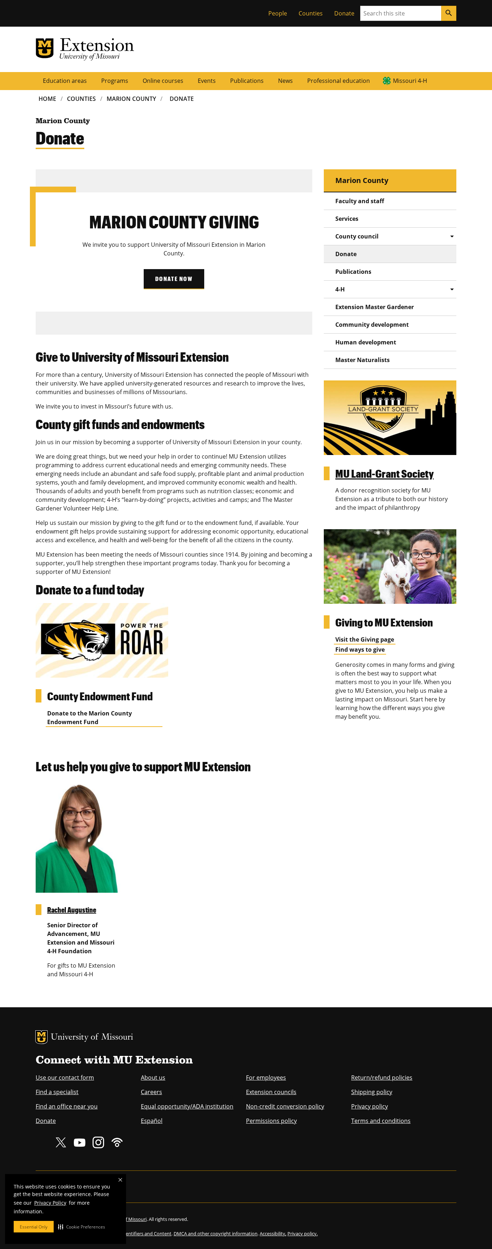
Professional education (338, 81)
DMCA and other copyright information (216, 1233)
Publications (247, 81)
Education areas (65, 81)
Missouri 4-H (410, 81)
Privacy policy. (302, 1233)
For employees (266, 1077)
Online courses (163, 81)
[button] (82, 1226)
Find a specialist (57, 1092)
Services (346, 219)
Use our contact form (65, 1077)
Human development (365, 342)
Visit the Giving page (364, 639)
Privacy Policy (50, 1202)
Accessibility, (273, 1233)
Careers (151, 1092)
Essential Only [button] (34, 1227)
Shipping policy (371, 1092)
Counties (311, 13)
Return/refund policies (381, 1077)
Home (47, 99)
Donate (344, 13)
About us (153, 1077)
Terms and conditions (381, 1121)
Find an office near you (67, 1106)
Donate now (174, 278)
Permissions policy (271, 1121)
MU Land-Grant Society (384, 473)
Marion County (131, 99)
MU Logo (41, 1037)
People (277, 13)
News (285, 81)
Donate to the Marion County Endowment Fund (89, 717)
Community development (372, 325)
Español (151, 1121)
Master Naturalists (362, 360)
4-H (340, 289)
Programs (114, 81)
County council (357, 236)
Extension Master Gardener (374, 307)
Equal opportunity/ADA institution (187, 1106)
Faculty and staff (359, 201)
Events (207, 81)
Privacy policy (369, 1106)
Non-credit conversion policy (285, 1106)
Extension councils (271, 1092)
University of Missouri (92, 1038)
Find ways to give (360, 650)
